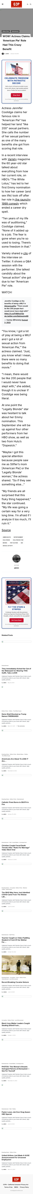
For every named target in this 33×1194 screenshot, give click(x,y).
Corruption (12, 887)
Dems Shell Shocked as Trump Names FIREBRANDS (14, 715)
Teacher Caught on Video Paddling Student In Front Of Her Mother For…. (16, 940)
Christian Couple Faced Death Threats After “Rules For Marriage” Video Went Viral (16, 848)
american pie (7, 537)
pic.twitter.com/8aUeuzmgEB (16, 316)
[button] (2, 4)
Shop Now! (16, 95)
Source (6, 530)
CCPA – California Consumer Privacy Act (15, 1184)
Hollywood (6, 540)
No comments (21, 726)
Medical (25, 887)
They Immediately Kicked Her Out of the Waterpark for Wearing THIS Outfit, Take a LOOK (16, 671)
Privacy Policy (24, 1187)
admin (16, 568)
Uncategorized (23, 842)
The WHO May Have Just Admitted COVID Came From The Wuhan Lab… (16, 895)
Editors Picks (6, 31)
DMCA (16, 1187)
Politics (10, 711)
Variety (12, 159)
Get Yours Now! (16, 620)
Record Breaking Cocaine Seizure (15, 982)
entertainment (18, 537)
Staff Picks (12, 934)
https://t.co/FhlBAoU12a (14, 314)
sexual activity (8, 545)
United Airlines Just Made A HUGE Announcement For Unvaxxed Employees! (15, 1157)
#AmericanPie (10, 306)
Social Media (15, 842)
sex (22, 542)
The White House (17, 711)
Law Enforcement (13, 979)
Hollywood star (18, 540)
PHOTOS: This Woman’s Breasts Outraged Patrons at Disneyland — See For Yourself (15, 1069)
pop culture (14, 542)
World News (9, 889)
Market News (20, 754)
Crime (17, 977)
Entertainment (15, 31)
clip (25, 253)
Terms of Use (8, 1187)
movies (5, 542)
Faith (10, 842)
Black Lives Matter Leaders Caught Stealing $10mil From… (16, 1024)
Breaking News (5, 754)
